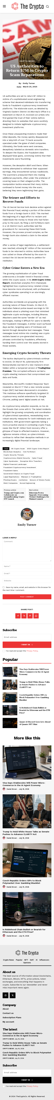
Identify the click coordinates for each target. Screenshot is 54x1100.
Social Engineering (27, 483)
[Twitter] (24, 615)
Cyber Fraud (37, 458)
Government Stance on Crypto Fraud (19, 474)
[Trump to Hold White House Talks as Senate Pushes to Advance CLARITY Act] (10, 685)
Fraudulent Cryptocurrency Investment (20, 467)
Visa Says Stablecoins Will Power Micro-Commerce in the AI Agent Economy (34, 671)
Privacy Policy (32, 651)
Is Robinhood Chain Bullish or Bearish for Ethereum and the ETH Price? (34, 710)
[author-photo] (4, 789)
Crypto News (27, 61)
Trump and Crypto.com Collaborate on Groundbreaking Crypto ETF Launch (14, 496)
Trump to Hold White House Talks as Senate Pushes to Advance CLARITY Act (34, 684)
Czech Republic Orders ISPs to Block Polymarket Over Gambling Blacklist (34, 697)
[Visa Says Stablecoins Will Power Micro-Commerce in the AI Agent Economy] (10, 672)
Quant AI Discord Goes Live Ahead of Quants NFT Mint (34, 723)
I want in (25, 645)
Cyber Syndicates (11, 461)
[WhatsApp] (36, 615)
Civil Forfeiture (29, 452)
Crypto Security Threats (14, 455)
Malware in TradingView (31, 477)
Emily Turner (29, 83)
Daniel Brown (12, 789)
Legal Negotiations (11, 477)
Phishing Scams (10, 480)
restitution (23, 480)
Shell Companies (11, 483)
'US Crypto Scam (18, 449)
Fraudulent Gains (11, 471)
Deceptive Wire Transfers (31, 461)
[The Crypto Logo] (27, 6)
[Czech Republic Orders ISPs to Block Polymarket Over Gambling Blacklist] (10, 697)
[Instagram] (5, 995)
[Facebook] (18, 615)
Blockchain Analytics (12, 452)
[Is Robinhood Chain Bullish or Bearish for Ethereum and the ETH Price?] (10, 710)
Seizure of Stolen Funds (40, 480)
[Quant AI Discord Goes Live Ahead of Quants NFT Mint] (10, 723)
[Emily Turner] (27, 514)
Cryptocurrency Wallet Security (17, 458)
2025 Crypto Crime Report (38, 449)
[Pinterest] (30, 615)
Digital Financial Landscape (15, 464)
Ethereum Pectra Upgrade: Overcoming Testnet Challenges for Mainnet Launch (39, 496)
